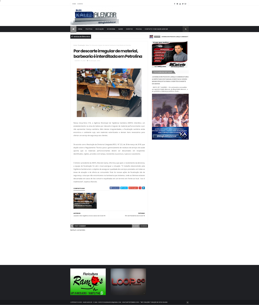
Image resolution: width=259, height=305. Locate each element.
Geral (80, 29)
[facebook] (175, 4)
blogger (136, 226)
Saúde (120, 29)
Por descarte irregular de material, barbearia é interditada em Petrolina (83, 204)
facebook (144, 226)
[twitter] (183, 4)
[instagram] (177, 4)
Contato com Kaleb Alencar (156, 29)
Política (89, 29)
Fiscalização (81, 45)
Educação (100, 29)
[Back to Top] (187, 302)
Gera (87, 45)
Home (74, 3)
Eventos (129, 29)
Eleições (148, 36)
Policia (139, 29)
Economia (111, 29)
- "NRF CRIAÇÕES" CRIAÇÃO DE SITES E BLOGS (153, 302)
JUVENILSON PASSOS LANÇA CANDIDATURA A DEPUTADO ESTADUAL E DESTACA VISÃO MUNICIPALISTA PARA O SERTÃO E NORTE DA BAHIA (170, 80)
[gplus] (185, 4)
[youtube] (180, 4)
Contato (80, 3)
